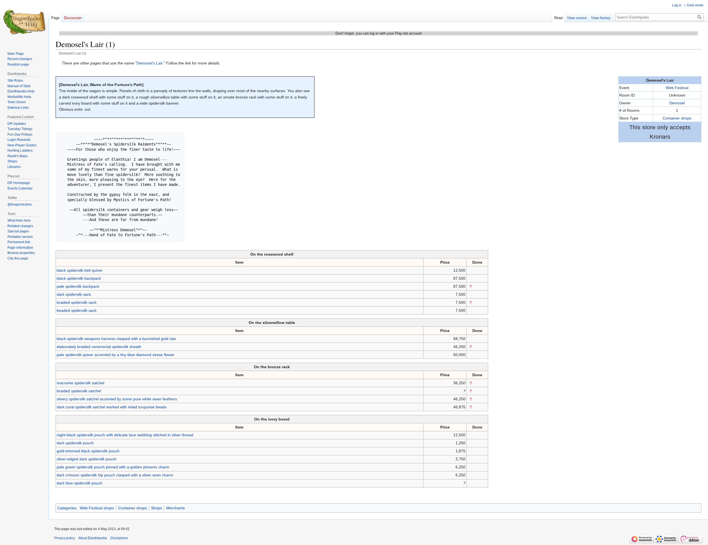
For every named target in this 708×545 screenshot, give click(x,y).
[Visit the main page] (24, 22)
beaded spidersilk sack (77, 310)
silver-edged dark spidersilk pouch (86, 459)
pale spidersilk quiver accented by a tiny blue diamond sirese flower (116, 354)
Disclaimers (119, 538)
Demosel (677, 103)
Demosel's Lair (149, 63)
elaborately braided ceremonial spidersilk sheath (99, 346)
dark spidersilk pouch (75, 443)
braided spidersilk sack (77, 302)
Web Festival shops (97, 508)
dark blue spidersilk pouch (79, 483)
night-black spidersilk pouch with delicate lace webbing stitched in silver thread (125, 435)
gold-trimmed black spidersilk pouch (88, 451)
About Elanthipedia (92, 538)
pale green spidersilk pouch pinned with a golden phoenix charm (113, 467)
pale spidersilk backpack (78, 286)
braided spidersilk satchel (79, 391)
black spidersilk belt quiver (80, 270)
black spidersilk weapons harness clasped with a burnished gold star (116, 338)
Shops (156, 508)
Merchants (175, 508)
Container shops (677, 118)
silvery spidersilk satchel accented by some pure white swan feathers (117, 399)
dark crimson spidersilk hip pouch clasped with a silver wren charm (115, 475)
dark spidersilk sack (74, 294)
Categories (66, 508)
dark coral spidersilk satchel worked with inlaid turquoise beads (111, 407)
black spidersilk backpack (79, 278)
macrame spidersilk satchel (80, 383)
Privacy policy (64, 538)
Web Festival (677, 87)
